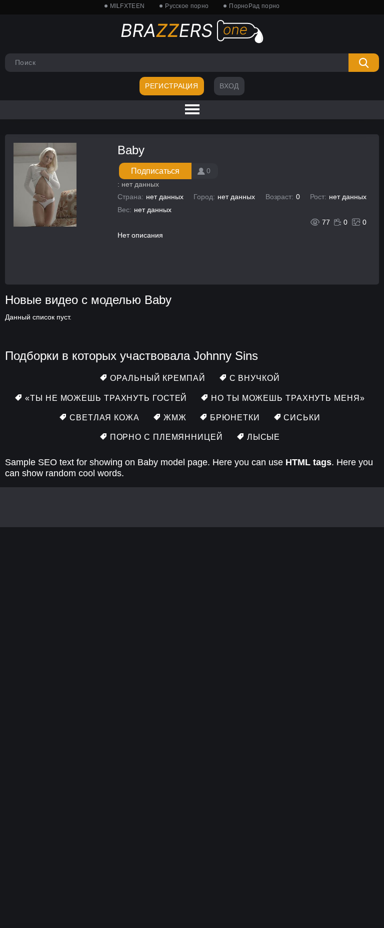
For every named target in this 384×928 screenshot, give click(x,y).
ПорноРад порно (254, 5)
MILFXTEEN (127, 5)
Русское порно (186, 5)
